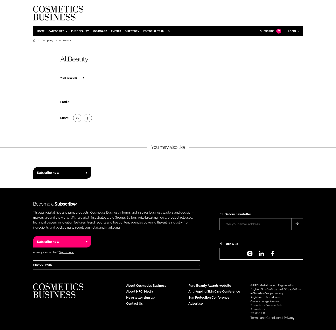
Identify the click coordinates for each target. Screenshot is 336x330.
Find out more (42, 264)
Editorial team (153, 31)
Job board (100, 31)
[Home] (34, 40)
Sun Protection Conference (208, 297)
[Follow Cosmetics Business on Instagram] (250, 255)
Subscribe (267, 31)
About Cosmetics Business (146, 285)
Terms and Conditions (266, 318)
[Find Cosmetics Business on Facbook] (273, 255)
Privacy (289, 318)
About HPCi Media (139, 291)
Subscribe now (48, 173)
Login (292, 31)
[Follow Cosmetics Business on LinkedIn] (261, 255)
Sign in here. (66, 252)
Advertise (195, 303)
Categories (56, 31)
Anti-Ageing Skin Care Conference (214, 291)
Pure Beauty (80, 31)
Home (41, 31)
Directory (132, 31)
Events (116, 31)
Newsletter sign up (140, 297)
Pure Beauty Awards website (209, 285)
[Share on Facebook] (88, 118)
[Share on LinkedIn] (77, 118)
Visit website (68, 77)
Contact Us (134, 303)
